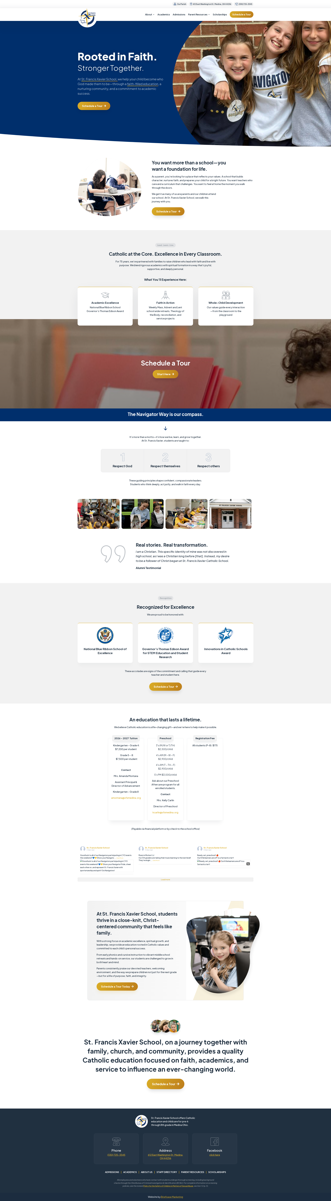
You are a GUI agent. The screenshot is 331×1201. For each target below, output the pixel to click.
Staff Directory (167, 1172)
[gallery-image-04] (99, 528)
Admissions (179, 14)
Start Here (164, 374)
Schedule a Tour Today (115, 986)
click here (214, 1154)
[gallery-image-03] (230, 528)
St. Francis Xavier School (98, 848)
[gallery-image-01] (143, 528)
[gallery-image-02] (187, 528)
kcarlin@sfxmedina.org (165, 812)
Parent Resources (197, 14)
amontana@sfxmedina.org (126, 797)
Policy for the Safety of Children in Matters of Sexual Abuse (168, 1186)
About (148, 14)
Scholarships (220, 14)
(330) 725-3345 (116, 1154)
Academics (163, 14)
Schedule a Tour (241, 14)
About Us (146, 1172)
